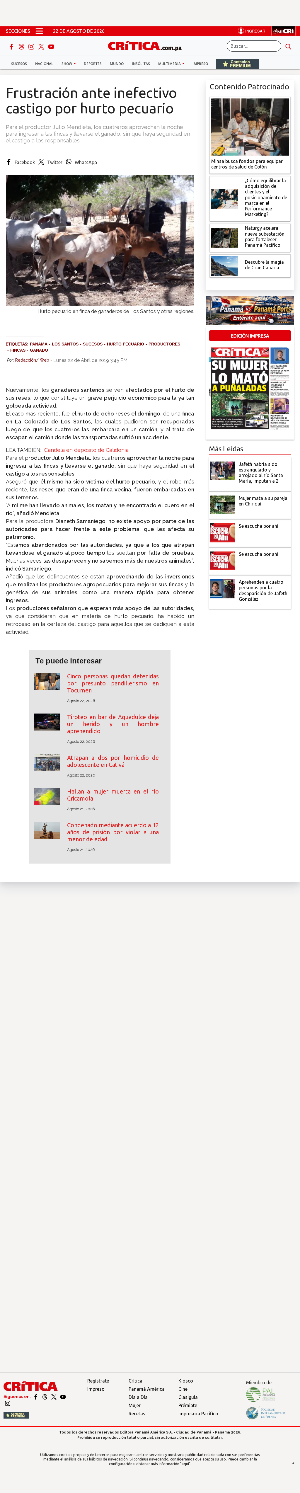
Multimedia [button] (170, 63)
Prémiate (187, 1405)
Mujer (135, 1405)
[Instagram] (32, 46)
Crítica (135, 1380)
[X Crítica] (42, 46)
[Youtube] (51, 46)
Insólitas (141, 63)
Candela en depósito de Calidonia (86, 450)
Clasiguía (188, 1397)
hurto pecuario (125, 344)
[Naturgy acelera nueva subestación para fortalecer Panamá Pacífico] (224, 237)
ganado (39, 350)
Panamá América (147, 1389)
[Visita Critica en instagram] (7, 1403)
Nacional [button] (44, 63)
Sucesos (19, 63)
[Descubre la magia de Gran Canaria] (224, 265)
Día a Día (138, 1397)
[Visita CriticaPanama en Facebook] (36, 1396)
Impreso (200, 63)
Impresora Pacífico (198, 1413)
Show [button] (67, 63)
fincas (17, 350)
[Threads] (22, 46)
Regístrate (98, 1380)
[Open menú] (39, 31)
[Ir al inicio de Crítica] (148, 45)
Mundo (117, 63)
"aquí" (185, 1464)
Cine (183, 1389)
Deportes (93, 63)
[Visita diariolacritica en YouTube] (63, 1396)
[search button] (288, 46)
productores (164, 344)
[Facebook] (12, 46)
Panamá (38, 344)
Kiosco (185, 1380)
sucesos (93, 344)
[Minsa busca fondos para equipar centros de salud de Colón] (250, 126)
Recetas (137, 1413)
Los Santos (65, 344)
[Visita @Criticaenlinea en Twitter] (45, 1396)
